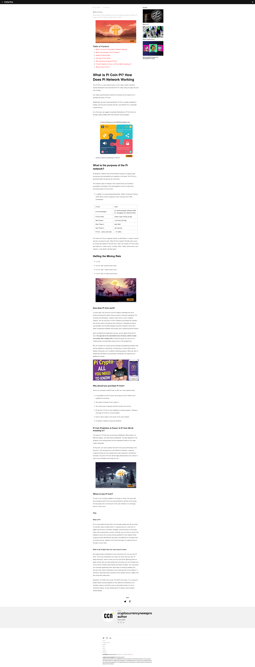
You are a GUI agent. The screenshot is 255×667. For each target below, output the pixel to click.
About (104, 648)
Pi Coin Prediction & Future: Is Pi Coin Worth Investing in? (113, 64)
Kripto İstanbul (128, 654)
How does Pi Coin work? (103, 58)
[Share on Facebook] (130, 603)
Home (104, 640)
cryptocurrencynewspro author (135, 615)
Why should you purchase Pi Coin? (106, 61)
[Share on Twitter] (125, 603)
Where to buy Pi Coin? (103, 67)
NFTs (104, 646)
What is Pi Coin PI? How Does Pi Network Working (111, 49)
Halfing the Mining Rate (103, 55)
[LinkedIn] (124, 622)
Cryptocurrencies (106, 642)
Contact (104, 650)
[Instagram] (121, 622)
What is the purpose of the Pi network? (108, 52)
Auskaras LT (120, 654)
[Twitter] (119, 622)
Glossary (105, 651)
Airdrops (104, 644)
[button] (253, 2)
